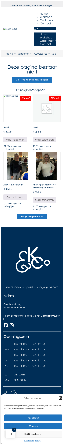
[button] (60, 398)
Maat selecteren (15, 139)
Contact (45, 23)
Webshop (46, 16)
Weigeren (33, 426)
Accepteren (33, 418)
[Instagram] (11, 325)
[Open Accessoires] (49, 53)
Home (44, 13)
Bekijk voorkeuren (33, 434)
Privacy (37, 441)
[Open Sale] (58, 53)
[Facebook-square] (5, 325)
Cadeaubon (48, 20)
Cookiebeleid (29, 441)
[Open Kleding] (15, 53)
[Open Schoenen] (31, 53)
